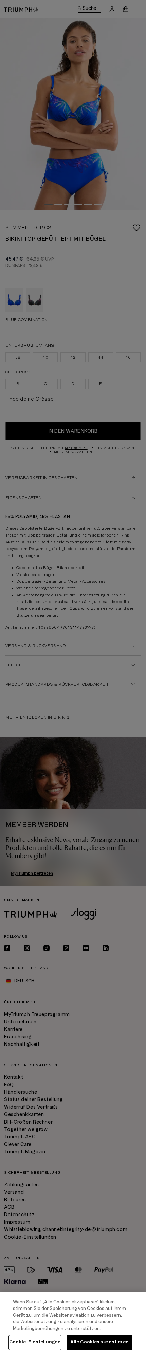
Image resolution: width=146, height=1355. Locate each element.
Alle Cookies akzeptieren (99, 1342)
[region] (73, 1323)
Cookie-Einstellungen (35, 1342)
